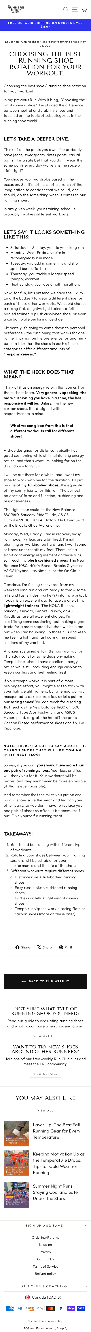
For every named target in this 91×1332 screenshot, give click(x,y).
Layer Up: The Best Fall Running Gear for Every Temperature (56, 1131)
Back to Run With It (49, 981)
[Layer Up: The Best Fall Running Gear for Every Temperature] (16, 1133)
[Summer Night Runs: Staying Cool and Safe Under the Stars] (16, 1195)
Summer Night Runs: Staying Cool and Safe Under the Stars (55, 1192)
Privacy (45, 1252)
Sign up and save (44, 1226)
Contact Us (45, 1259)
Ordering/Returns (45, 1237)
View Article (45, 1036)
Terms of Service (45, 1266)
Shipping (45, 1244)
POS (26, 1328)
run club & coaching (44, 1286)
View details (45, 1073)
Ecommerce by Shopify (52, 1328)
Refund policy (45, 1273)
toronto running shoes (64, 41)
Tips (44, 41)
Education (12, 41)
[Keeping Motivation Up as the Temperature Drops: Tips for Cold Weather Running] (16, 1163)
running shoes (30, 41)
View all (45, 1110)
